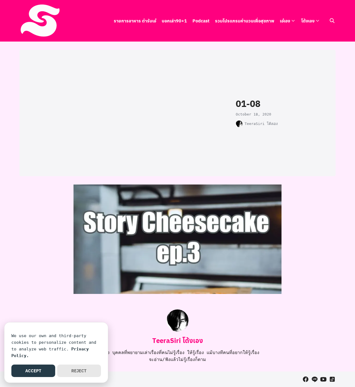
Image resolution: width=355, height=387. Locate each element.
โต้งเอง (308, 20)
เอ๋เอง (285, 20)
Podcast (200, 20)
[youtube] (323, 379)
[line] (314, 379)
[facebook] (305, 379)
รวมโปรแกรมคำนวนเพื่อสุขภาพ (244, 20)
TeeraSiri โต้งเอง (261, 124)
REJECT (79, 371)
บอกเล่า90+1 (174, 20)
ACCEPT (33, 371)
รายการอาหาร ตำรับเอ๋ (135, 20)
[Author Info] (177, 330)
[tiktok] (332, 379)
